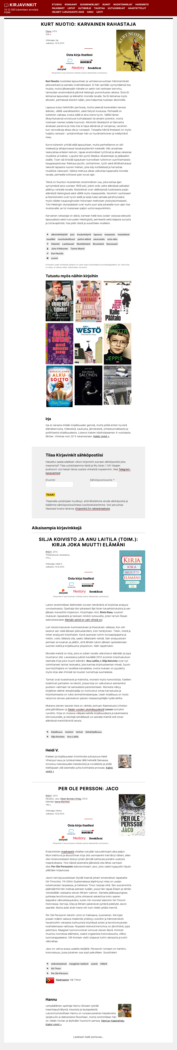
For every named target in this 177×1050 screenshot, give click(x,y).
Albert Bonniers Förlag (71, 799)
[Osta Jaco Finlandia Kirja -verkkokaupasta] (72, 833)
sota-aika (112, 239)
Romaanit (71, 4)
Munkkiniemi (83, 243)
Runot (106, 4)
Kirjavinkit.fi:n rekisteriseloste (92, 508)
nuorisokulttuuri (66, 239)
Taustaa (99, 8)
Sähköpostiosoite (102, 480)
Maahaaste (62, 979)
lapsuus (98, 234)
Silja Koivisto (58, 736)
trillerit (103, 963)
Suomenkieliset (90, 4)
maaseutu (110, 234)
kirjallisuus (57, 732)
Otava (48, 31)
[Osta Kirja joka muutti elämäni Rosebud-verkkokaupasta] (89, 586)
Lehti (99, 12)
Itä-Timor (56, 968)
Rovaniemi (98, 243)
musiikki (50, 239)
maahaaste (67, 851)
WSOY (49, 552)
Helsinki (55, 243)
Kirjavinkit (23, 4)
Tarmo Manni (77, 248)
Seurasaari (112, 243)
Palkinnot (58, 8)
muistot (69, 732)
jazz (72, 234)
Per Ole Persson (59, 973)
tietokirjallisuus (93, 732)
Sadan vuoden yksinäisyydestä (86, 709)
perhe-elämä (84, 239)
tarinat (79, 732)
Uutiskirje (84, 8)
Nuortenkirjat (122, 4)
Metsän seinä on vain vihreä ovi (83, 619)
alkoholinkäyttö (59, 234)
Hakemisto (142, 4)
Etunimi (50, 480)
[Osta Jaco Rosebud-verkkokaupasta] (89, 833)
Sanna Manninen (62, 801)
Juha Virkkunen (59, 248)
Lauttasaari (68, 243)
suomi (54, 258)
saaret (94, 963)
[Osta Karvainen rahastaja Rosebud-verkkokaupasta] (88, 63)
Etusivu (57, 4)
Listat (71, 8)
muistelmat (123, 234)
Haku (90, 12)
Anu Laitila (72, 736)
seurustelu (99, 239)
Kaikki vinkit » (101, 436)
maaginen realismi (78, 963)
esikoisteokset (59, 963)
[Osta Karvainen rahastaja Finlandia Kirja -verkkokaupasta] (71, 63)
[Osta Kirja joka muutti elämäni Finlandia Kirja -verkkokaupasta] (73, 586)
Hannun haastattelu (112, 1020)
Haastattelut (137, 8)
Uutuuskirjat (116, 8)
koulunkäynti (84, 234)
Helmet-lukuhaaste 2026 (68, 12)
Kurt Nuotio (57, 253)
